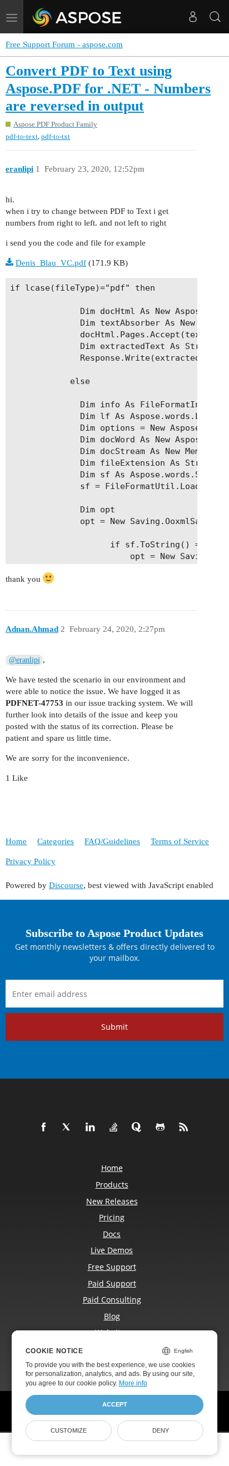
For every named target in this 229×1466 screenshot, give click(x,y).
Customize (69, 1430)
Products (112, 1184)
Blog (112, 1316)
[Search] (215, 16)
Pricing (112, 1217)
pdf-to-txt (55, 136)
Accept (114, 1404)
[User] (193, 16)
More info (133, 1383)
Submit (114, 1026)
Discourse (66, 885)
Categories (55, 841)
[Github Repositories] (162, 1127)
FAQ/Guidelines (112, 841)
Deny (160, 1430)
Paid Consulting (112, 1299)
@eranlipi (24, 660)
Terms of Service (180, 841)
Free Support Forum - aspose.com (64, 44)
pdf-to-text (22, 136)
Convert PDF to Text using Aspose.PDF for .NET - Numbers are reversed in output (108, 88)
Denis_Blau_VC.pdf (51, 262)
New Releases (112, 1201)
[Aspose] (77, 17)
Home (16, 841)
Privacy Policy (31, 861)
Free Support (112, 1266)
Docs (112, 1234)
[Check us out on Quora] (139, 1127)
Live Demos (112, 1250)
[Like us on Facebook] (45, 1127)
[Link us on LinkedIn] (92, 1127)
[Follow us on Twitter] (69, 1127)
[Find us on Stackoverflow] (115, 1127)
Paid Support (112, 1283)
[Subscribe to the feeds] (185, 1127)
